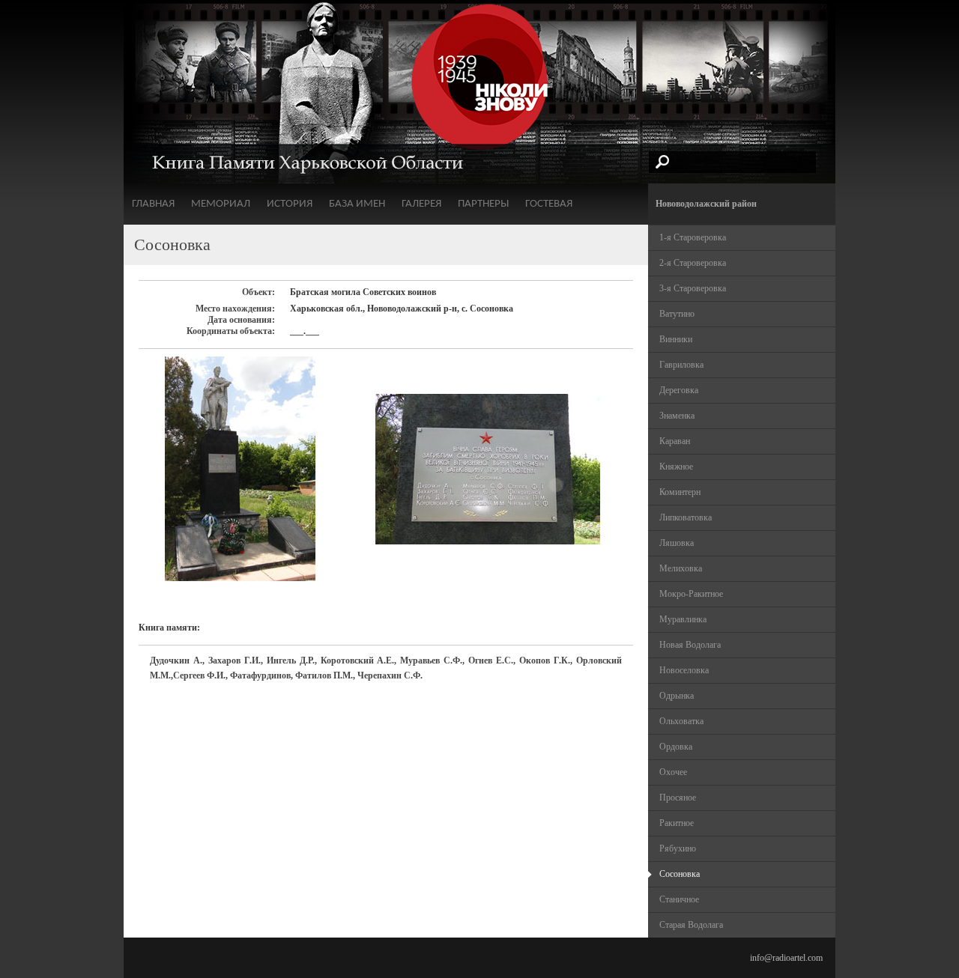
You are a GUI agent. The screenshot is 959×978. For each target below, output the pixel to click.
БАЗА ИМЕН (357, 204)
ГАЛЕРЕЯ (421, 204)
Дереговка (678, 390)
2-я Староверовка (692, 263)
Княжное (676, 466)
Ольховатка (681, 721)
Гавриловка (681, 364)
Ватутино (677, 314)
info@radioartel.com (786, 958)
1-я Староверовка (692, 237)
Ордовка (675, 746)
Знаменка (677, 415)
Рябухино (677, 848)
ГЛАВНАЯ (153, 204)
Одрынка (676, 695)
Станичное (679, 899)
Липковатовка (685, 517)
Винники (675, 339)
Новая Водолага (690, 645)
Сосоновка (679, 874)
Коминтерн (680, 492)
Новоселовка (684, 670)
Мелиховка (680, 568)
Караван (674, 441)
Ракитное (676, 823)
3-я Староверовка (692, 288)
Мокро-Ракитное (691, 594)
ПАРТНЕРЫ (483, 204)
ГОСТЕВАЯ (548, 204)
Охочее (673, 772)
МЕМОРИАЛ (220, 204)
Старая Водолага (691, 925)
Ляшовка (676, 543)
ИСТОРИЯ (289, 204)
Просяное (677, 797)
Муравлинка (683, 619)
